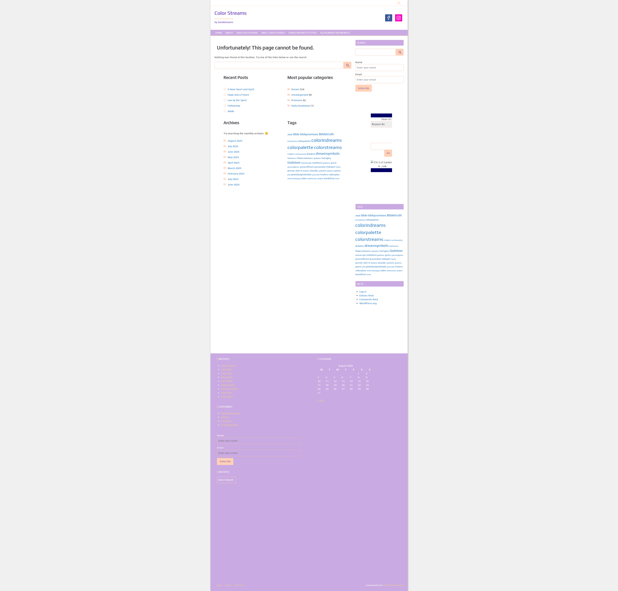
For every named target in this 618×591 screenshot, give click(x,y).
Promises (296, 100)
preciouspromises (301, 174)
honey (338, 167)
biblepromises (309, 134)
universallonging (293, 179)
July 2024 (233, 179)
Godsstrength (306, 163)
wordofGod (329, 178)
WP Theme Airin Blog (393, 585)
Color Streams (231, 13)
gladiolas (317, 158)
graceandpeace (293, 167)
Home (218, 32)
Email (358, 74)
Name (358, 62)
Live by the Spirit (237, 100)
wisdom (320, 179)
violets (304, 178)
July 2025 (233, 146)
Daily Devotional (247, 32)
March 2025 (234, 168)
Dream (295, 89)
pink (289, 175)
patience (330, 171)
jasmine (291, 171)
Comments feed (368, 299)
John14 (298, 171)
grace (334, 162)
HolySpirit (330, 167)
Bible (296, 134)
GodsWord (317, 163)
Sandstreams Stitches (302, 32)
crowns (290, 154)
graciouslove (320, 167)
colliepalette (304, 141)
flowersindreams (305, 158)
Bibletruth (326, 134)
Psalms (324, 174)
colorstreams (328, 147)
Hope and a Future (238, 94)
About (229, 32)
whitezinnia (312, 179)
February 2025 (236, 173)
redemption (334, 174)
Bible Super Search (273, 32)
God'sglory (326, 158)
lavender (314, 171)
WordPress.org (368, 303)
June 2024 (233, 184)
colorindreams (326, 140)
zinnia (337, 179)
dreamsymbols (328, 153)
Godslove (293, 162)
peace (337, 170)
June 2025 (233, 151)
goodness (326, 163)
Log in (362, 291)
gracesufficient (307, 167)
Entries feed (366, 295)
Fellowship (234, 105)
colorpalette (300, 147)
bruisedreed (292, 141)
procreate (316, 175)
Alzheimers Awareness (335, 32)
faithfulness (292, 158)
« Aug (321, 400)
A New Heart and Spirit (241, 89)
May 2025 (233, 157)
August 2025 (235, 140)
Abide (231, 111)
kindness (306, 171)
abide (289, 134)
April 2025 (233, 162)
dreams (311, 153)
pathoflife (322, 171)
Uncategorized (299, 94)
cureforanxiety (300, 154)
